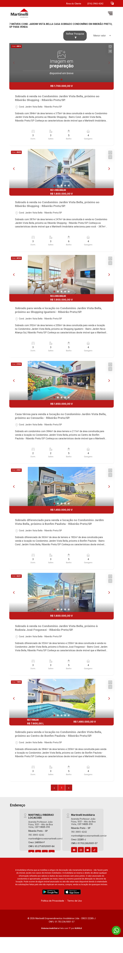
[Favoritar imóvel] (110, 47)
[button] (112, 3)
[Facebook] (74, 850)
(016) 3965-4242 (95, 3)
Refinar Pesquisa (75, 33)
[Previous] (14, 168)
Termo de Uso (74, 900)
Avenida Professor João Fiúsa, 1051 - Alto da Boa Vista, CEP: (40, 824)
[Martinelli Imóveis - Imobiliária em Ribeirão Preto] (31, 13)
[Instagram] (81, 850)
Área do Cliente (73, 3)
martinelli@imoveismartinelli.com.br (46, 838)
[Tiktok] (94, 850)
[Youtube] (88, 850)
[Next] (109, 168)
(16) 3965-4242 (36, 834)
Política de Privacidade (52, 900)
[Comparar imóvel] (110, 51)
